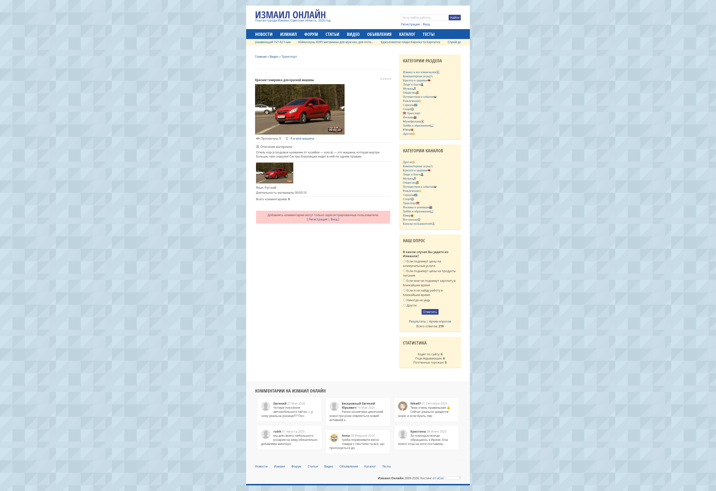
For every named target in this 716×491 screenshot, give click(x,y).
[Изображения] (274, 173)
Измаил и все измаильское (419, 72)
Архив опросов (440, 321)
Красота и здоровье (415, 80)
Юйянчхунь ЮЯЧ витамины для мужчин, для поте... (314, 42)
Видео (274, 56)
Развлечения (411, 100)
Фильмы (408, 117)
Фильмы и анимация (416, 207)
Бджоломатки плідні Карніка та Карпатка (389, 42)
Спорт (407, 109)
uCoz (440, 478)
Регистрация (410, 24)
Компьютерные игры (416, 76)
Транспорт (289, 56)
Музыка (408, 88)
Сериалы (408, 105)
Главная (261, 56)
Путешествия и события (418, 96)
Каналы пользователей (417, 223)
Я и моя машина (302, 138)
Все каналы (410, 219)
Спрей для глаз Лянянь (443, 42)
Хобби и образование (416, 125)
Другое (407, 133)
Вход (426, 24)
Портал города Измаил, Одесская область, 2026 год (292, 20)
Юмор (407, 129)
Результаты (417, 321)
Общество (409, 92)
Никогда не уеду (418, 300)
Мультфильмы (412, 121)
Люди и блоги (412, 84)
